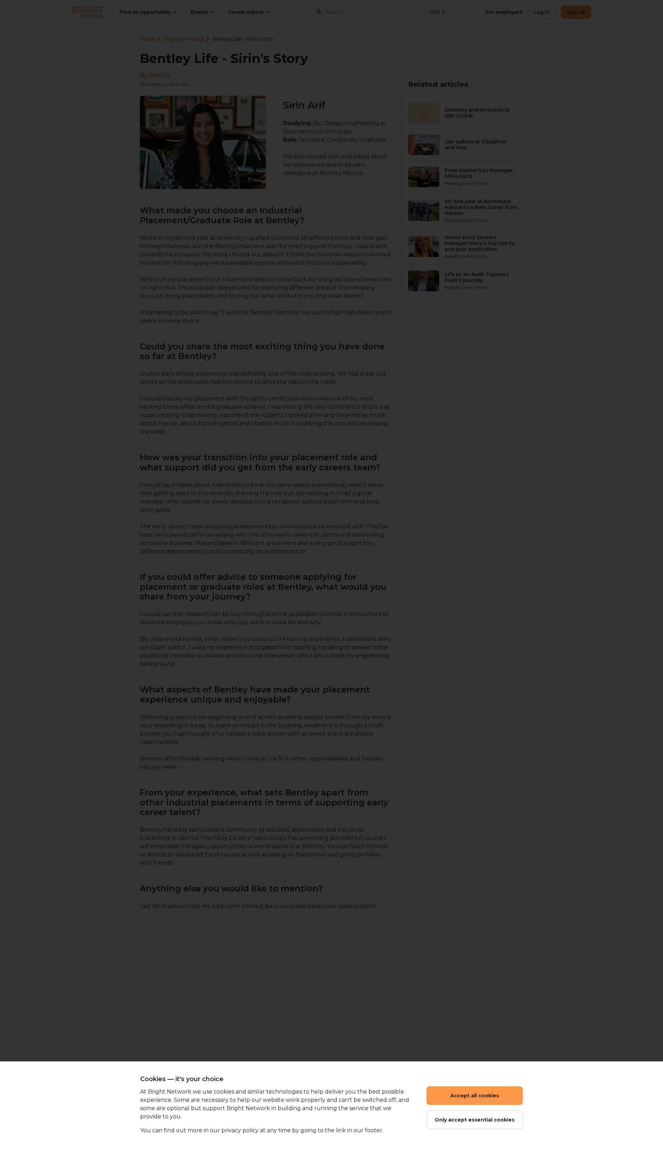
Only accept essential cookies (475, 1120)
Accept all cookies (474, 1095)
